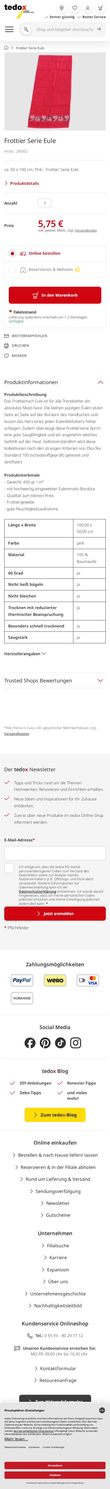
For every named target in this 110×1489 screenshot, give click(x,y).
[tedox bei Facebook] (30, 1043)
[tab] (55, 254)
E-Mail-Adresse (19, 840)
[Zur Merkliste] (75, 8)
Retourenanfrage (57, 1380)
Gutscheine (58, 1215)
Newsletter (58, 1203)
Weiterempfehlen (29, 336)
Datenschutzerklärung (37, 891)
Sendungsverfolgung (58, 1191)
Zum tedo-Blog (59, 1115)
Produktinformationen (31, 382)
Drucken (20, 345)
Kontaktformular (58, 1368)
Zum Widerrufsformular (58, 1401)
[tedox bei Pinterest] (45, 1043)
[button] (55, 91)
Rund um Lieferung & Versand (58, 1179)
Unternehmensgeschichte (58, 1294)
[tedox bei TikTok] (60, 1043)
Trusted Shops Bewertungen (38, 680)
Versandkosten (86, 230)
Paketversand (25, 311)
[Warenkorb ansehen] (101, 8)
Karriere (58, 1257)
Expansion (58, 1270)
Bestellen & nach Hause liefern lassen (58, 1155)
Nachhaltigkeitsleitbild (58, 1305)
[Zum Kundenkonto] (88, 8)
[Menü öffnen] (9, 29)
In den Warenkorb (59, 295)
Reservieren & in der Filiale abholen (58, 1167)
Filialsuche (58, 1245)
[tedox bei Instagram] (75, 1043)
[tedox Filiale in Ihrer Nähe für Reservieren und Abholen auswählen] (62, 8)
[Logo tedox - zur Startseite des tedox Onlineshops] (19, 11)
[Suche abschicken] (99, 29)
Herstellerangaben (22, 653)
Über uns (58, 1281)
